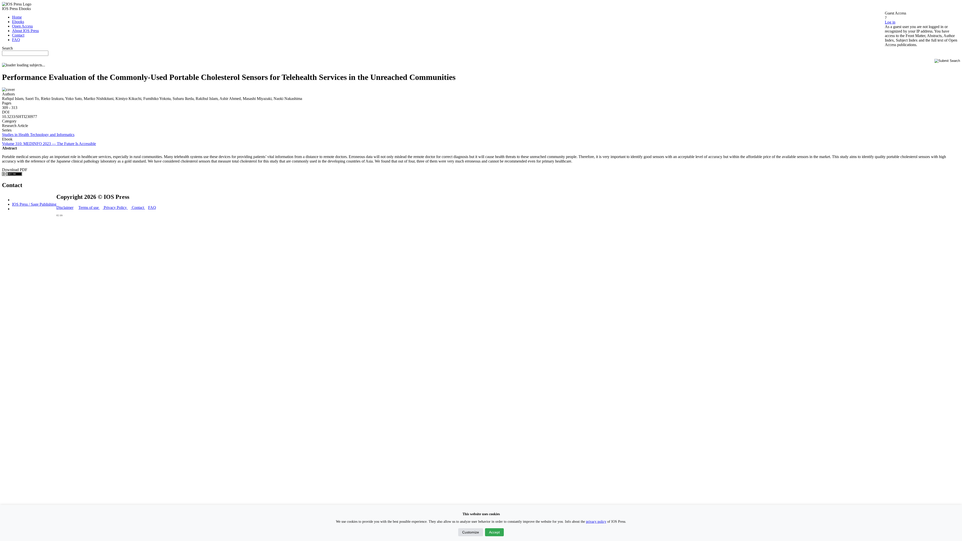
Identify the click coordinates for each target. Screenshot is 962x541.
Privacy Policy (115, 207)
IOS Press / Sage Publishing (34, 204)
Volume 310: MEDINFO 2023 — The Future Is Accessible (49, 144)
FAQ (152, 207)
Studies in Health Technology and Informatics (38, 134)
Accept (494, 532)
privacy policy (596, 521)
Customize (470, 532)
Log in (890, 22)
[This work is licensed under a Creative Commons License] (12, 174)
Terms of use (89, 207)
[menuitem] (17, 17)
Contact (138, 207)
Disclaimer (64, 207)
